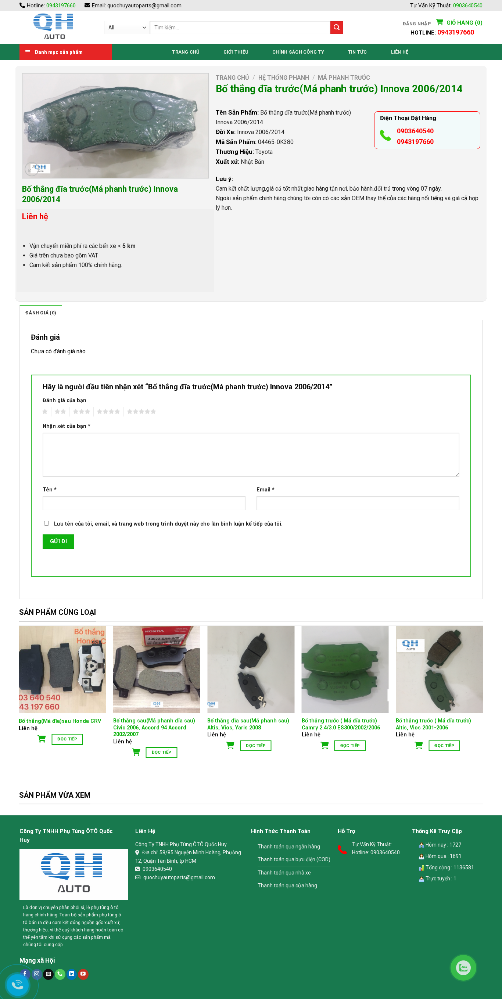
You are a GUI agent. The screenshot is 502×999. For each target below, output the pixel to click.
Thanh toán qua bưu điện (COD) (294, 859)
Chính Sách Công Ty (298, 52)
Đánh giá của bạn (64, 400)
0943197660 (61, 5)
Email (266, 490)
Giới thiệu (236, 52)
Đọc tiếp (67, 739)
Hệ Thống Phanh (283, 77)
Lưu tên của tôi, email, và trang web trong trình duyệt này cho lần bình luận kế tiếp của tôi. (168, 524)
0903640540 (468, 5)
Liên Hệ (400, 52)
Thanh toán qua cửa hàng (287, 885)
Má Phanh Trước (344, 77)
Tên (50, 490)
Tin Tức (357, 52)
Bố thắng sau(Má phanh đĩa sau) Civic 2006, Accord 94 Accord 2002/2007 (154, 727)
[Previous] (19, 699)
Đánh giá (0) (40, 312)
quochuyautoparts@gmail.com (144, 5)
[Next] (482, 699)
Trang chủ (232, 77)
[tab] (40, 312)
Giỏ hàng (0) (464, 22)
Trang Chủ (185, 52)
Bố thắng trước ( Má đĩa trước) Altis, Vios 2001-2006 (433, 724)
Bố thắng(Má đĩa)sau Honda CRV (60, 721)
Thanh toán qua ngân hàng (289, 847)
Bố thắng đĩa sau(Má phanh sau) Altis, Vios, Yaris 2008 (248, 724)
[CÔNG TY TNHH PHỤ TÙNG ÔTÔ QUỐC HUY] (56, 27)
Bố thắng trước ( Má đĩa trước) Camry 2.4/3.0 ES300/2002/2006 (341, 724)
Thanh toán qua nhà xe (284, 873)
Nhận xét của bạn (66, 426)
